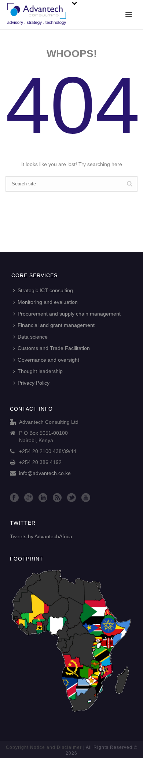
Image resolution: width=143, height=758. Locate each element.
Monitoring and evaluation (48, 302)
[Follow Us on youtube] (85, 498)
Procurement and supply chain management (69, 314)
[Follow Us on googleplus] (28, 498)
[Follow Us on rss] (57, 498)
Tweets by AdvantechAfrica (41, 536)
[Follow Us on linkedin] (42, 498)
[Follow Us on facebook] (14, 498)
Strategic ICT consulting (45, 290)
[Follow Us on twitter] (71, 498)
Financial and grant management (56, 325)
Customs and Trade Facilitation (54, 348)
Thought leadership (40, 371)
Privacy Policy (34, 383)
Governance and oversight (48, 360)
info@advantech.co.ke (45, 473)
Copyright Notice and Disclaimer (44, 747)
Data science (33, 337)
